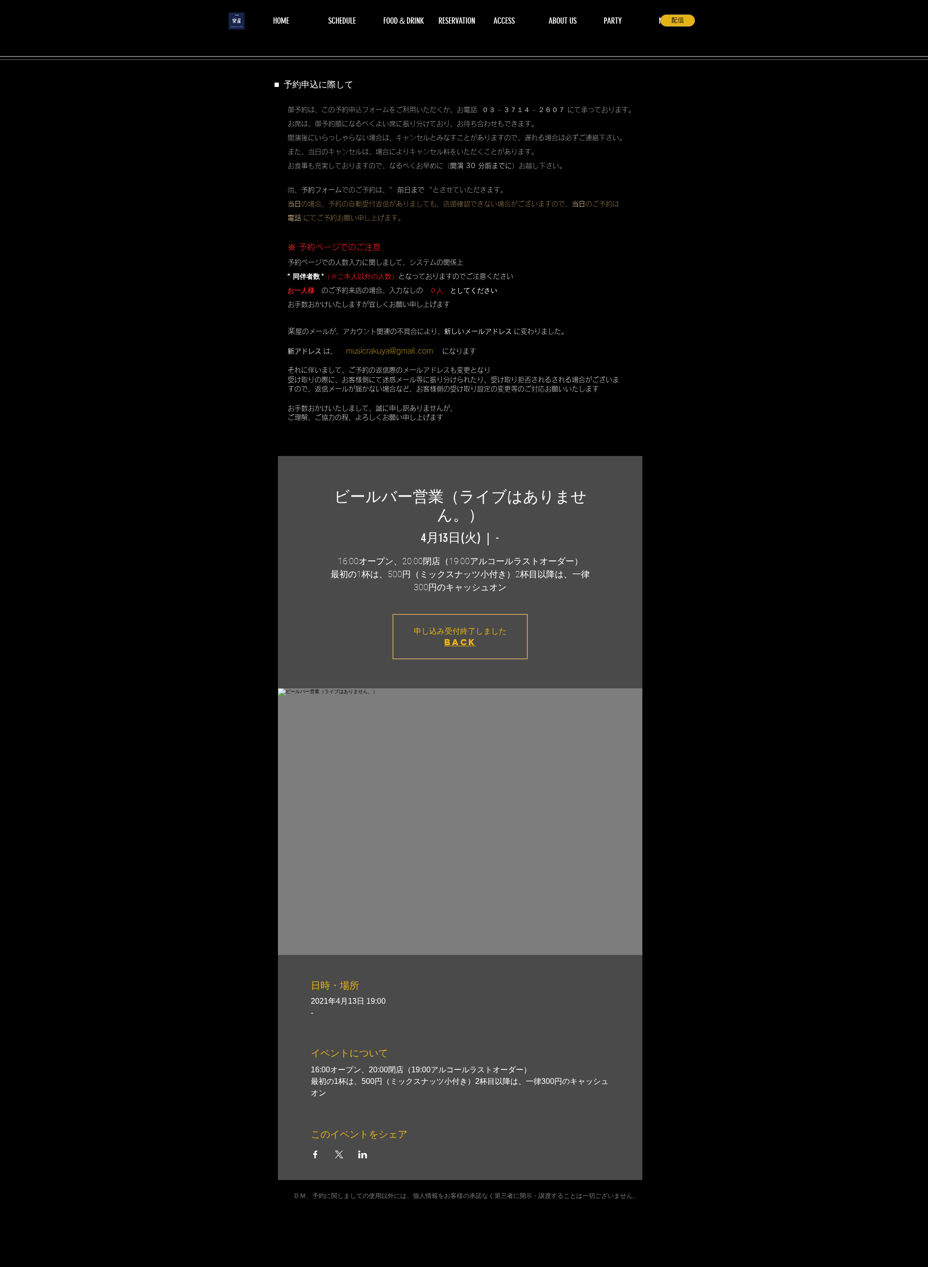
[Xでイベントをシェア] (339, 1154)
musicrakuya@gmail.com (389, 351)
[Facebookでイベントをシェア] (315, 1154)
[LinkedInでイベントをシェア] (362, 1154)
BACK (460, 642)
